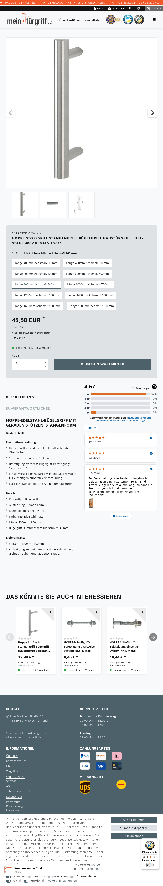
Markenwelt (13, 810)
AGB (9, 786)
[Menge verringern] (45, 367)
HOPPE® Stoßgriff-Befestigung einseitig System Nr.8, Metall (124, 646)
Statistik (39, 876)
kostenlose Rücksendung (138, 2)
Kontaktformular (16, 761)
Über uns (12, 756)
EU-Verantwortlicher (28, 408)
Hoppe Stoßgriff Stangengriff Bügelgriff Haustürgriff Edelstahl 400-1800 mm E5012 (33, 646)
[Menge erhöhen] (45, 361)
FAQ (8, 766)
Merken (20, 337)
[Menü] (156, 840)
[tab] (25, 397)
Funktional (37, 880)
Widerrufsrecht (15, 777)
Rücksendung (14, 806)
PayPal (16, 880)
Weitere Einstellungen (62, 880)
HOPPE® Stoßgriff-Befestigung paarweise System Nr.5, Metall (79, 646)
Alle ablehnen (134, 836)
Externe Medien (87, 876)
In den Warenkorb (104, 364)
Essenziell (18, 876)
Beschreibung (20, 397)
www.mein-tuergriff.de (26, 737)
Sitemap (11, 781)
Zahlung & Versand (18, 791)
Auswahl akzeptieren (134, 828)
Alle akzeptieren (134, 820)
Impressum (13, 802)
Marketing (61, 876)
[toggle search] (131, 8)
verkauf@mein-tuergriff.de (81, 19)
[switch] (150, 865)
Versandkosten (42, 332)
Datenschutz (14, 796)
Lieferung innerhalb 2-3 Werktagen (76, 2)
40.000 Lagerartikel (20, 2)
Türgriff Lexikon (15, 771)
